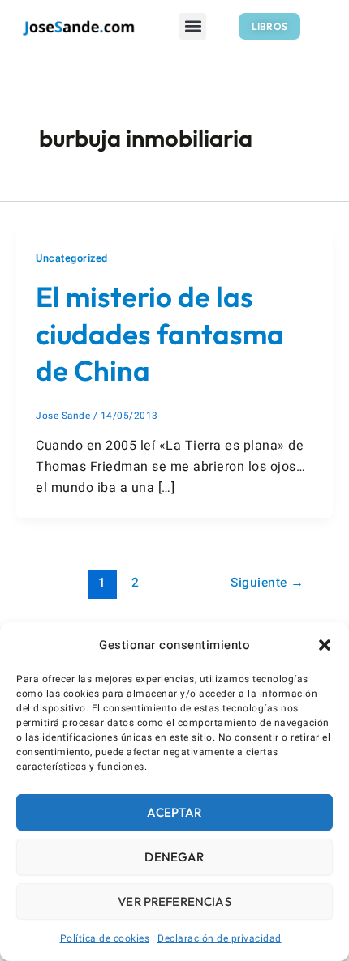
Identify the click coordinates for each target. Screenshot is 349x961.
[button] (325, 645)
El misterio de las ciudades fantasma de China (160, 333)
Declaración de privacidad (219, 938)
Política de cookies (105, 938)
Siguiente (267, 583)
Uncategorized (72, 258)
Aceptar (174, 812)
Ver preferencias (174, 901)
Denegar (174, 857)
